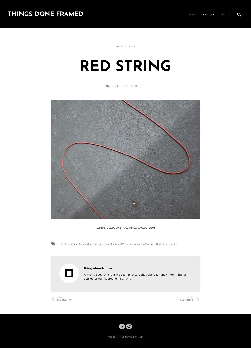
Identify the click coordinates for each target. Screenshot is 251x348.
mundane (115, 243)
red (158, 243)
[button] (239, 14)
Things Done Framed (45, 14)
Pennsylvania (132, 243)
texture (173, 243)
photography (121, 86)
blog (226, 14)
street (139, 86)
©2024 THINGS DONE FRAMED (125, 337)
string (165, 243)
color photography (67, 243)
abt (192, 14)
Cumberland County (90, 243)
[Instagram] (122, 326)
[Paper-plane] (129, 326)
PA (122, 243)
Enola (106, 243)
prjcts (208, 14)
